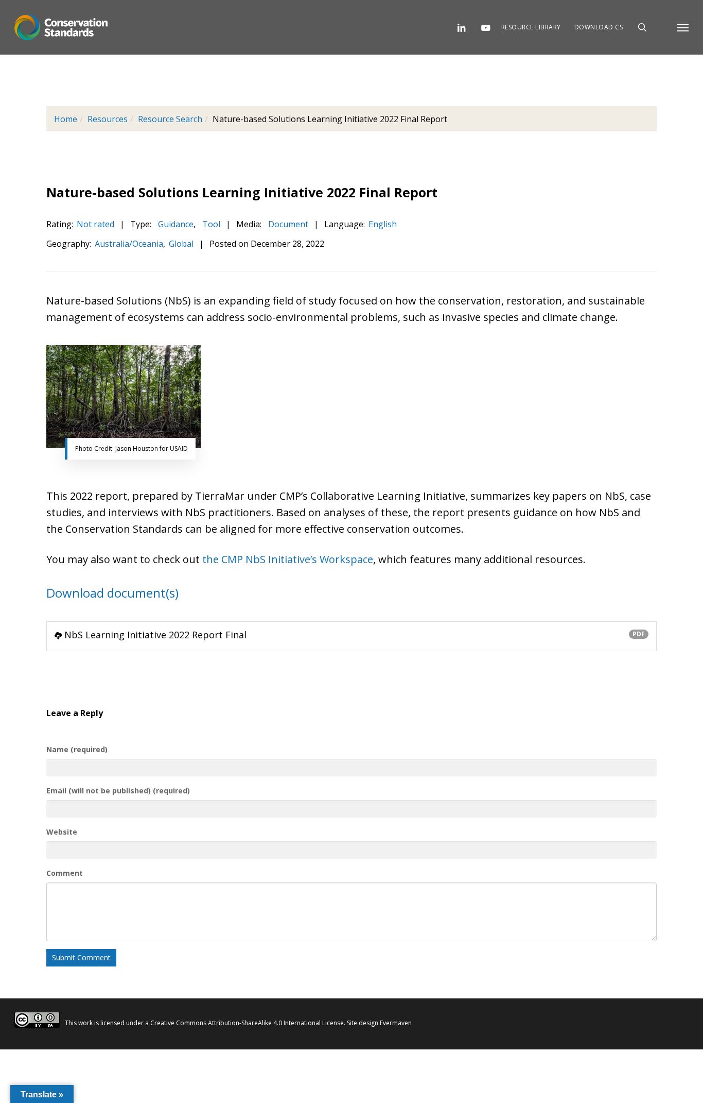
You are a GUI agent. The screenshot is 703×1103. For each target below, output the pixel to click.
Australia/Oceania (129, 243)
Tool (210, 224)
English (382, 224)
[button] (683, 27)
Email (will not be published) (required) (118, 790)
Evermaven (396, 1023)
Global (181, 243)
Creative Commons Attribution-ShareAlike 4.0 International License (247, 1023)
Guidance (175, 224)
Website (61, 832)
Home (65, 119)
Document (287, 224)
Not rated (95, 224)
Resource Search (170, 119)
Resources (107, 119)
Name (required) (77, 749)
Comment (64, 873)
